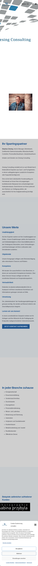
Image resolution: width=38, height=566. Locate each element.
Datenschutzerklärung (20, 562)
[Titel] (32, 4)
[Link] (6, 4)
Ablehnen (19, 553)
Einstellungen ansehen (19, 558)
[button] (35, 525)
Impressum (29, 562)
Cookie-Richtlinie (10, 562)
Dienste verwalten (7, 543)
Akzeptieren (19, 548)
